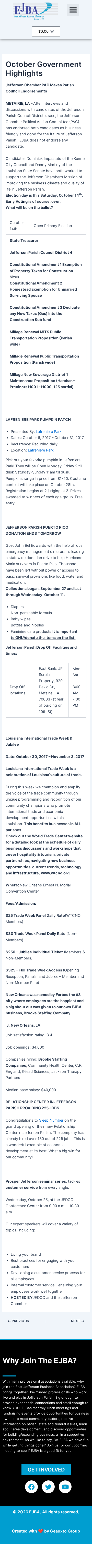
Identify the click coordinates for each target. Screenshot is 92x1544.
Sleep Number (51, 1120)
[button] (73, 10)
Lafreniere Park (49, 431)
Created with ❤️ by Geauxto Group (46, 1531)
